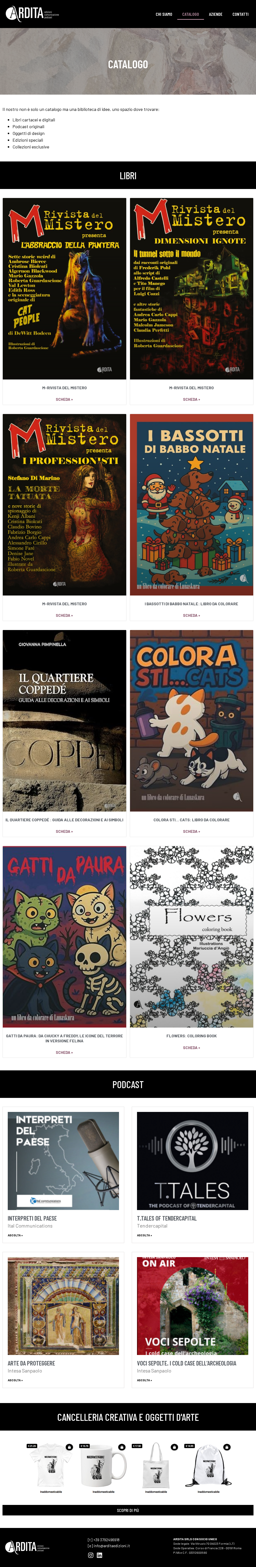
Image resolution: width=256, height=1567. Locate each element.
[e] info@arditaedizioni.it (109, 1545)
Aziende (215, 14)
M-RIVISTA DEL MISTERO (64, 387)
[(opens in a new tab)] (63, 1161)
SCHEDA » (64, 399)
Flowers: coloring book (191, 1035)
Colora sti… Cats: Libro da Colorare (192, 819)
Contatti (240, 14)
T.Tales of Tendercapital (167, 1218)
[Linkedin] (99, 1555)
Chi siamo (164, 14)
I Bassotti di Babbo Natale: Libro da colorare (191, 603)
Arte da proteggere (31, 1363)
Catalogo (190, 14)
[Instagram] (91, 1555)
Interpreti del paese (32, 1218)
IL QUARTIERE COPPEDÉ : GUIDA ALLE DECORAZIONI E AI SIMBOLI (64, 819)
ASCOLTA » (15, 1235)
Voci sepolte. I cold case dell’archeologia (186, 1363)
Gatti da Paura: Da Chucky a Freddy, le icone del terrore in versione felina (64, 1038)
